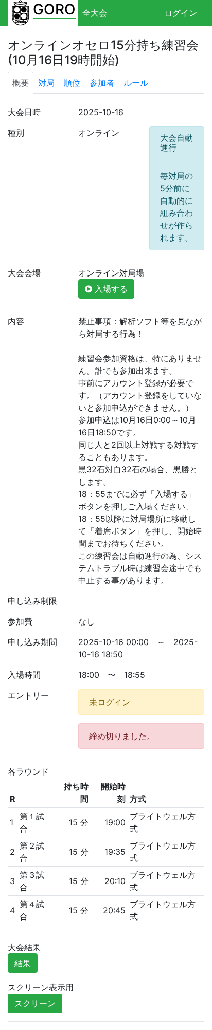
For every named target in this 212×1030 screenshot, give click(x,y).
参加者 (102, 83)
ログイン (180, 13)
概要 (20, 83)
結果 (22, 963)
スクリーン (35, 1003)
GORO (54, 9)
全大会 (94, 13)
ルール (135, 83)
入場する (110, 289)
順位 (72, 83)
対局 (46, 83)
